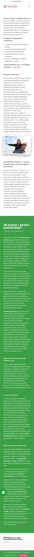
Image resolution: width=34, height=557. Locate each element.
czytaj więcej (16, 67)
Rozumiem (23, 555)
